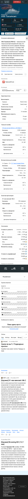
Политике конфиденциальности (9, 494)
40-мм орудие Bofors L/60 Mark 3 (12, 128)
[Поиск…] (22, 1)
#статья (21, 430)
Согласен (22, 486)
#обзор (3, 432)
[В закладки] (9, 434)
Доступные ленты (8, 153)
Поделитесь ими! (14, 328)
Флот (14, 432)
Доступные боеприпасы (10, 219)
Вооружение (15, 430)
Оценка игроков (19, 74)
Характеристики (8, 74)
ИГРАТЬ (17, 2)
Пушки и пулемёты (5, 430)
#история (8, 432)
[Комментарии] (6, 373)
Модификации (6, 276)
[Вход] (26, 1)
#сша (18, 432)
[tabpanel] (14, 142)
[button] (27, 38)
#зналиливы (4, 370)
